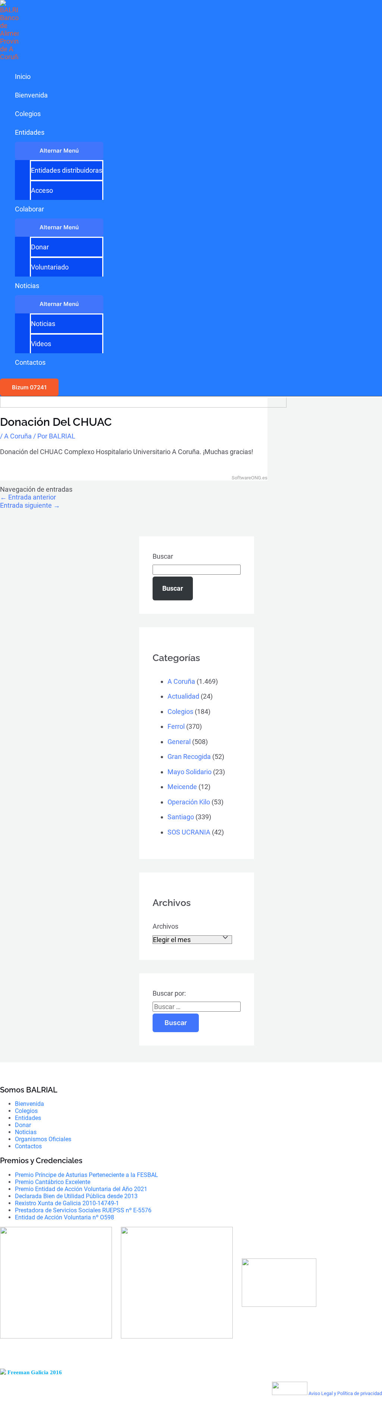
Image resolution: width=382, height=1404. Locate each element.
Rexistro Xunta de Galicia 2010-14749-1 (67, 1203)
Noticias (27, 286)
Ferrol (176, 726)
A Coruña (18, 436)
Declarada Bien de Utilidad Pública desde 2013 (76, 1196)
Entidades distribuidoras (66, 170)
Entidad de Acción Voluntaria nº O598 (64, 1217)
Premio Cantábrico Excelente (52, 1182)
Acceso (42, 190)
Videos (41, 344)
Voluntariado (50, 267)
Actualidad (183, 696)
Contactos (30, 362)
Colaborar (29, 209)
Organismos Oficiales (43, 1139)
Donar (40, 247)
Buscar (163, 556)
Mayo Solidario (189, 772)
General (179, 742)
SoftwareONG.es (249, 478)
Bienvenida (31, 95)
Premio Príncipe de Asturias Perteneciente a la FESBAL (86, 1174)
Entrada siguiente (30, 505)
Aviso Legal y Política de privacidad (345, 1393)
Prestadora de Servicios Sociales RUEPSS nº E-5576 (83, 1210)
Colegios (28, 114)
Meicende (182, 787)
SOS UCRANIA (188, 832)
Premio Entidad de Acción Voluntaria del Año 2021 (81, 1189)
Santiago (180, 817)
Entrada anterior (28, 497)
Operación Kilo (188, 802)
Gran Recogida (189, 756)
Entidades (29, 132)
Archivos (165, 926)
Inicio (23, 76)
